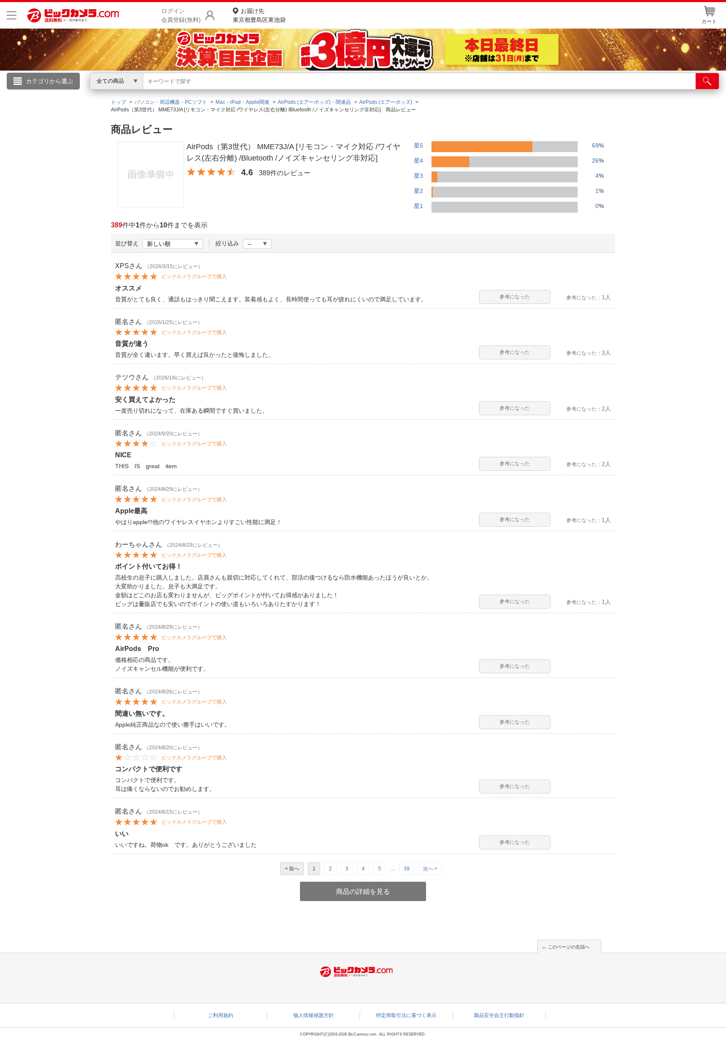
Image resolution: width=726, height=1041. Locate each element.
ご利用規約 (220, 1015)
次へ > (430, 869)
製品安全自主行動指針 (499, 1015)
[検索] (707, 81)
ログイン (182, 95)
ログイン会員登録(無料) (181, 15)
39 (407, 869)
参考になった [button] (515, 297)
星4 (418, 160)
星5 (418, 145)
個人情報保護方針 (313, 1015)
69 (595, 145)
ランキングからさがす (329, 93)
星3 (418, 175)
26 (595, 160)
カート (709, 21)
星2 (418, 190)
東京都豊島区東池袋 (259, 15)
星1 (418, 206)
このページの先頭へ (568, 946)
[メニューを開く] (11, 15)
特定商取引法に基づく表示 (406, 1015)
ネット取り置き (471, 93)
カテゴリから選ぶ (49, 81)
